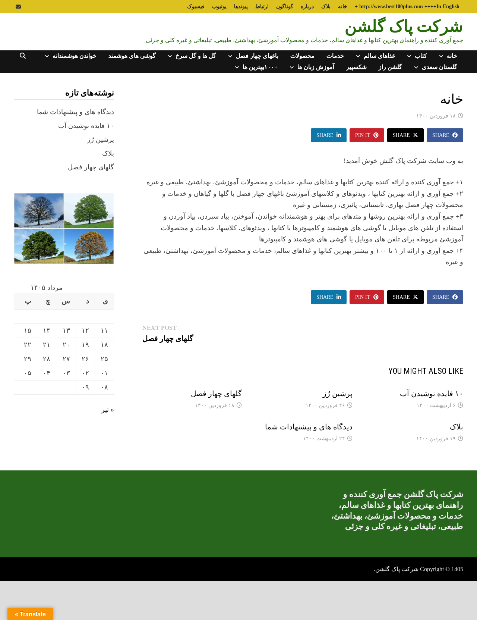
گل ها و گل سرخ (196, 56)
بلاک (326, 6)
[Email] (18, 6)
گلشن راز (390, 67)
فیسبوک (196, 6)
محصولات (302, 56)
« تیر (107, 409)
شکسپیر (356, 67)
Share (440, 135)
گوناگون (284, 6)
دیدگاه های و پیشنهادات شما (309, 426)
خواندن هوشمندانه (75, 56)
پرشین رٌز (338, 393)
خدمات (335, 56)
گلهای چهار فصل (216, 393)
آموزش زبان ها (315, 67)
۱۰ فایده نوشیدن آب (431, 393)
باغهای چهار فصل (257, 56)
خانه (342, 6)
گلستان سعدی (439, 67)
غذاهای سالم (379, 56)
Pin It (362, 135)
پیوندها (241, 6)
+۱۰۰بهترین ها (260, 67)
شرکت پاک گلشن (404, 26)
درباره (307, 6)
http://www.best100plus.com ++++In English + (407, 6)
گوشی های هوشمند (132, 56)
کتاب (421, 56)
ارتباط (262, 6)
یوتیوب (219, 6)
